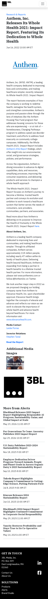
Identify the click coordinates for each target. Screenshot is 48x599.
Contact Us (7, 572)
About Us (6, 576)
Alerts (4, 590)
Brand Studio (8, 593)
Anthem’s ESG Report (16, 149)
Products (6, 586)
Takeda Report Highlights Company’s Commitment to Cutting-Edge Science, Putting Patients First (23, 481)
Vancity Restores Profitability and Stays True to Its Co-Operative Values (22, 528)
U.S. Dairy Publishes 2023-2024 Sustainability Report (20, 446)
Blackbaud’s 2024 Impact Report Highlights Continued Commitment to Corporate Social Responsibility (23, 512)
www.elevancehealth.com (18, 319)
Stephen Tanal (13, 336)
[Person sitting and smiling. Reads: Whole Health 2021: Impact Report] (15, 362)
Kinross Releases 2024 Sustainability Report (16, 496)
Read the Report (14, 342)
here (37, 226)
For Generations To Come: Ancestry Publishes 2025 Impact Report (23, 432)
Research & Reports (16, 14)
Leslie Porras (12, 328)
